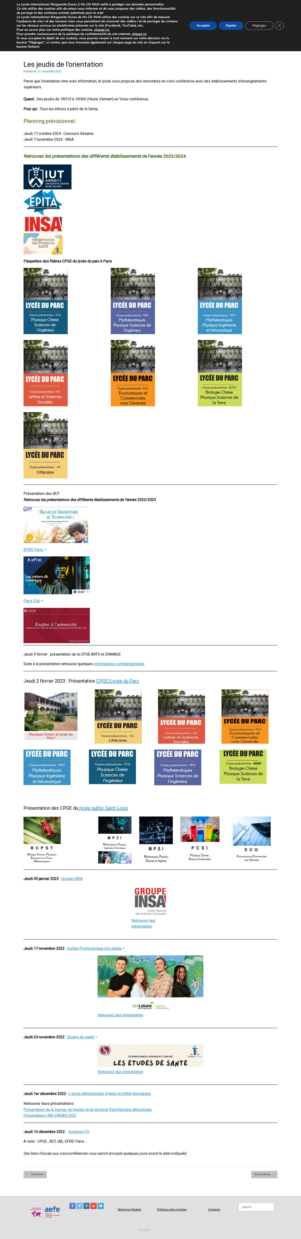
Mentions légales (129, 1209)
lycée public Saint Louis (103, 808)
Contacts (214, 1209)
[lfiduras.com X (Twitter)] (79, 1206)
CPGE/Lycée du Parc (117, 681)
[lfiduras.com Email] (101, 1206)
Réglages (259, 25)
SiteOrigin (157, 1229)
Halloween (35, 1174)
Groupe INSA (72, 878)
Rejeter (231, 25)
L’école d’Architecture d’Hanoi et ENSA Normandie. (110, 1093)
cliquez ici (139, 34)
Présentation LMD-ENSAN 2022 (50, 1115)
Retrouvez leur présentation (120, 1015)
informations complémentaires (119, 664)
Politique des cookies (171, 1209)
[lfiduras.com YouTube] (94, 1206)
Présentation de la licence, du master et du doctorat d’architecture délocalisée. (88, 1109)
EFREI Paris (33, 549)
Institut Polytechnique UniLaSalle (94, 948)
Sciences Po (78, 1132)
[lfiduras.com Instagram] (86, 1206)
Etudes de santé (80, 1037)
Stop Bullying (264, 1174)
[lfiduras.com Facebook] (72, 1206)
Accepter (203, 25)
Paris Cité (32, 601)
